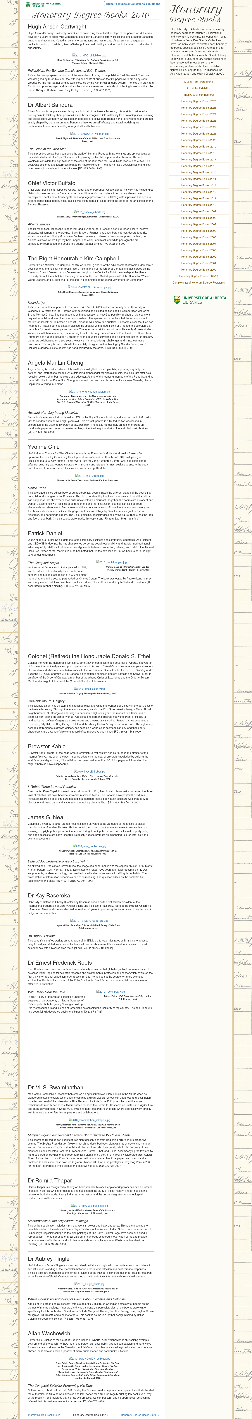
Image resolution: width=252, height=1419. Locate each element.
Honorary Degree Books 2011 (198, 198)
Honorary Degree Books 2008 (198, 218)
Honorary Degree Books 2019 (198, 146)
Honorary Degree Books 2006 (198, 230)
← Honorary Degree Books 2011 (41, 1415)
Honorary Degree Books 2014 (198, 179)
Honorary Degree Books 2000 (198, 269)
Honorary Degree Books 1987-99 (198, 276)
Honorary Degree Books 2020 (198, 140)
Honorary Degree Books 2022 (198, 127)
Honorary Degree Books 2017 (198, 159)
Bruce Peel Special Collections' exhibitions (133, 4)
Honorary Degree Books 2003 (198, 250)
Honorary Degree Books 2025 (198, 107)
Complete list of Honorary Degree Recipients (199, 282)
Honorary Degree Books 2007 (198, 224)
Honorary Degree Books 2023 (198, 120)
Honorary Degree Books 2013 (198, 185)
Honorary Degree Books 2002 (198, 256)
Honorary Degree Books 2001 (198, 263)
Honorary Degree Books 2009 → (140, 1415)
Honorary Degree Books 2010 (198, 205)
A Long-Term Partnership (198, 81)
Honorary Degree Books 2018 (198, 153)
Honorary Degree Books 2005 (198, 237)
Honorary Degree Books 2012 (198, 192)
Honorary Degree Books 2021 (198, 133)
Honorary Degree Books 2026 (198, 101)
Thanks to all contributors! (199, 94)
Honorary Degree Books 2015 (198, 172)
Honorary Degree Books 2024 (198, 114)
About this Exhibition (198, 88)
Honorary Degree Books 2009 (198, 211)
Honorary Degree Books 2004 (198, 243)
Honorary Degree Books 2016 (198, 166)
